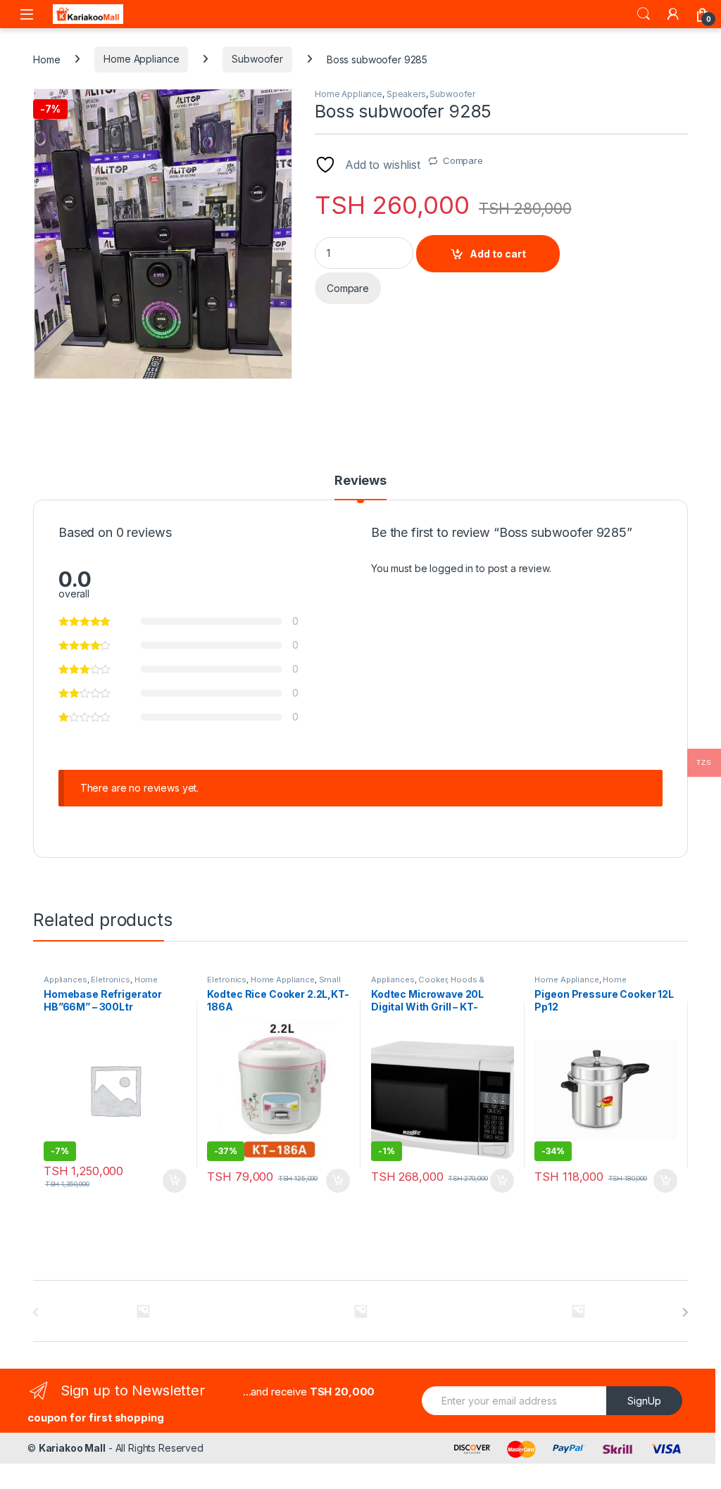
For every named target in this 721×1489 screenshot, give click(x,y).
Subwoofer (257, 59)
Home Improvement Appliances (583, 984)
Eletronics (110, 979)
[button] (281, 103)
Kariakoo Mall (72, 1448)
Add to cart (498, 254)
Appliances (65, 979)
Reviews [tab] (360, 481)
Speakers (406, 94)
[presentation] (685, 1312)
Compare (463, 160)
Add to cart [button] (175, 1181)
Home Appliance (141, 59)
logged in (451, 568)
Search (643, 14)
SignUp (644, 1401)
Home (46, 59)
